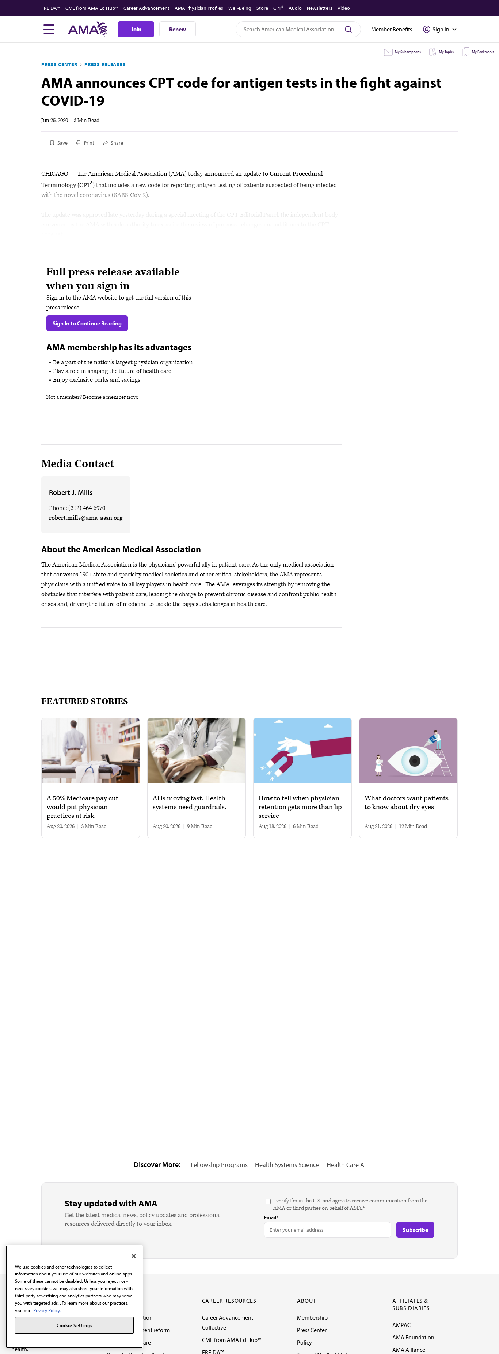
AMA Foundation (413, 1337)
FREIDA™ (50, 8)
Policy (304, 1342)
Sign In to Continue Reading (87, 323)
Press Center (59, 64)
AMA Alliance (408, 1349)
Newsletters (319, 8)
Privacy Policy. (47, 1310)
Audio (295, 8)
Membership (312, 1317)
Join (136, 29)
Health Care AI (346, 1164)
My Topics (446, 51)
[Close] (134, 1256)
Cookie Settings (74, 1325)
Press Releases (105, 64)
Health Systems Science (287, 1164)
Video (344, 8)
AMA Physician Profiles (199, 8)
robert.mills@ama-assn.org (86, 518)
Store (262, 8)
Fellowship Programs (219, 1164)
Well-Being (239, 8)
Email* (271, 1217)
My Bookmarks (483, 51)
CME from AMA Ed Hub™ (91, 8)
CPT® (278, 8)
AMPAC (401, 1324)
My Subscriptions (408, 51)
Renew (177, 29)
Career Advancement (146, 8)
